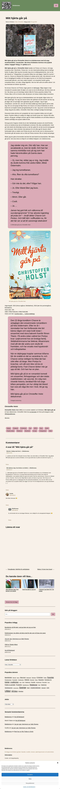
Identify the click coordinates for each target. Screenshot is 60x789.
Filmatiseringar (8, 680)
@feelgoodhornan (10, 414)
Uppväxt (43, 688)
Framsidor (14, 680)
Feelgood (15, 428)
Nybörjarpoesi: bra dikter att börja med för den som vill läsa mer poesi (25, 633)
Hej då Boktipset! (10, 650)
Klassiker (41, 680)
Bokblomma (16, 5)
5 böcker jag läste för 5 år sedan (46, 590)
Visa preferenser (30, 783)
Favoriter (50, 677)
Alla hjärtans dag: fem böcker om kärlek (12, 590)
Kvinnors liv (48, 680)
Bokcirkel (23, 677)
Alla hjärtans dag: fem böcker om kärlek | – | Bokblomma (21, 468)
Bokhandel (28, 677)
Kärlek (46, 428)
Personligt (44, 682)
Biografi (14, 677)
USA (47, 688)
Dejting (8, 428)
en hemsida (32, 412)
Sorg (39, 685)
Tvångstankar (42, 431)
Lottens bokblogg (30, 314)
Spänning (43, 685)
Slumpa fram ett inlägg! (12, 602)
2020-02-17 (9, 469)
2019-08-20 (15, 510)
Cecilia (11, 493)
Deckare (34, 677)
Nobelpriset (27, 682)
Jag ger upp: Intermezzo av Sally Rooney (17, 639)
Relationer (19, 431)
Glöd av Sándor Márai (11, 644)
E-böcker (40, 677)
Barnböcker (8, 677)
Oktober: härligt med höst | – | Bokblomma (17, 451)
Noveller (33, 682)
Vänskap (20, 691)
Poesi (49, 682)
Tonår (28, 688)
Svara (7, 464)
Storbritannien (9, 688)
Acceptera (30, 774)
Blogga (18, 677)
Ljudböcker (14, 682)
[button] (57, 763)
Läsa (20, 682)
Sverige (35, 431)
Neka (30, 779)
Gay (30, 428)
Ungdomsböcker (35, 688)
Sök (53, 614)
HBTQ (35, 428)
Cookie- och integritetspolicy (29, 786)
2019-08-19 (12, 495)
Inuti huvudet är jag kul (29, 589)
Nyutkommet (38, 682)
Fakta (45, 677)
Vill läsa (14, 691)
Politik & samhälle (10, 685)
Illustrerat (32, 680)
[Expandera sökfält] (56, 5)
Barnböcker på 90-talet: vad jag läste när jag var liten (20, 627)
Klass (41, 428)
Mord (23, 682)
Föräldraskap (21, 680)
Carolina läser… (19, 314)
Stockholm (27, 431)
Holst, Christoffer (19, 21)
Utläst (50, 431)
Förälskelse (23, 428)
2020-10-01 (9, 453)
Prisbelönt (19, 685)
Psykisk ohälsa (10, 431)
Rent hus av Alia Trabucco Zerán (23, 731)
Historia (26, 680)
